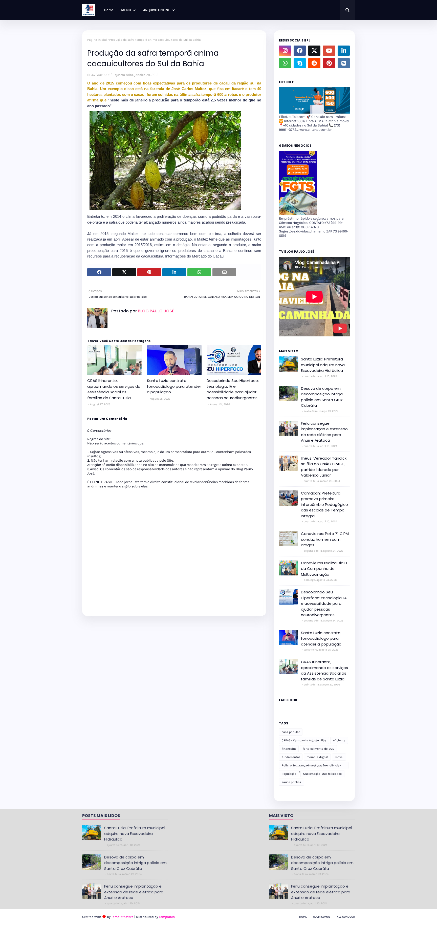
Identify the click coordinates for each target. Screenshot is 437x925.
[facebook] (300, 51)
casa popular (291, 732)
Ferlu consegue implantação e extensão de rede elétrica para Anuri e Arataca (324, 432)
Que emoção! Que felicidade (322, 774)
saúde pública (291, 782)
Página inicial (97, 39)
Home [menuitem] (109, 10)
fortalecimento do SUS (318, 748)
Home (303, 916)
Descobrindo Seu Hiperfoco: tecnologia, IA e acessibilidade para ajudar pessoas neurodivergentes (233, 389)
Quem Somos (322, 916)
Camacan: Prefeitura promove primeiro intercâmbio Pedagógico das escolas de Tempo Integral (324, 504)
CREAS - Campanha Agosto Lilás (304, 740)
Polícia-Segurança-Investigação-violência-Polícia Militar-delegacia (311, 766)
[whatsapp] (285, 63)
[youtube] (329, 51)
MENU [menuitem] (126, 10)
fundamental (291, 757)
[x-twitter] (314, 51)
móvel (339, 757)
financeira (289, 748)
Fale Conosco (345, 916)
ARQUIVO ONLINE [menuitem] (156, 10)
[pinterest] (329, 63)
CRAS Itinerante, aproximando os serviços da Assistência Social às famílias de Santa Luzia (113, 389)
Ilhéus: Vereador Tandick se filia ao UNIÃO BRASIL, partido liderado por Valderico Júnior (323, 467)
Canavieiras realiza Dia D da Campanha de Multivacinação (324, 568)
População (289, 774)
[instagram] (285, 51)
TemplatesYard (122, 917)
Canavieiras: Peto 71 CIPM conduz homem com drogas (325, 539)
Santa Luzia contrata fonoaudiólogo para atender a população (174, 386)
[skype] (300, 63)
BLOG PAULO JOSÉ (99, 75)
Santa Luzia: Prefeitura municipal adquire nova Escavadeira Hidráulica (323, 364)
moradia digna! (317, 757)
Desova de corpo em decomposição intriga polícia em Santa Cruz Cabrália (322, 397)
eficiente (339, 740)
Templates (167, 917)
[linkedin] (344, 51)
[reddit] (314, 63)
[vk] (344, 63)
